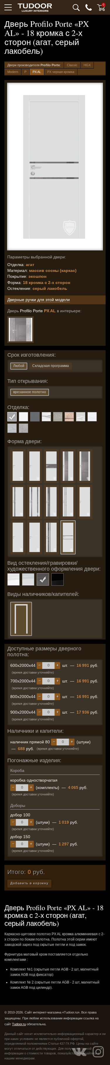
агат (12, 416)
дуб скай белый (92, 416)
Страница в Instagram (98, 1051)
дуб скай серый (12, 428)
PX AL (37, 72)
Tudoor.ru (19, 1024)
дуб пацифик (69, 416)
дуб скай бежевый (80, 416)
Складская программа (50, 366)
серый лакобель (43, 579)
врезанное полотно (29, 392)
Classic (72, 65)
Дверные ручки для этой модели (38, 299)
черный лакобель (57, 579)
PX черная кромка (60, 72)
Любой (18, 366)
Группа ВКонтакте (79, 1051)
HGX (87, 65)
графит (35, 416)
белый (23, 416)
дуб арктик (46, 416)
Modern (12, 72)
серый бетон (23, 428)
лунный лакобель (28, 579)
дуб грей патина (57, 416)
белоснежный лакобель (13, 579)
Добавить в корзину (29, 883)
